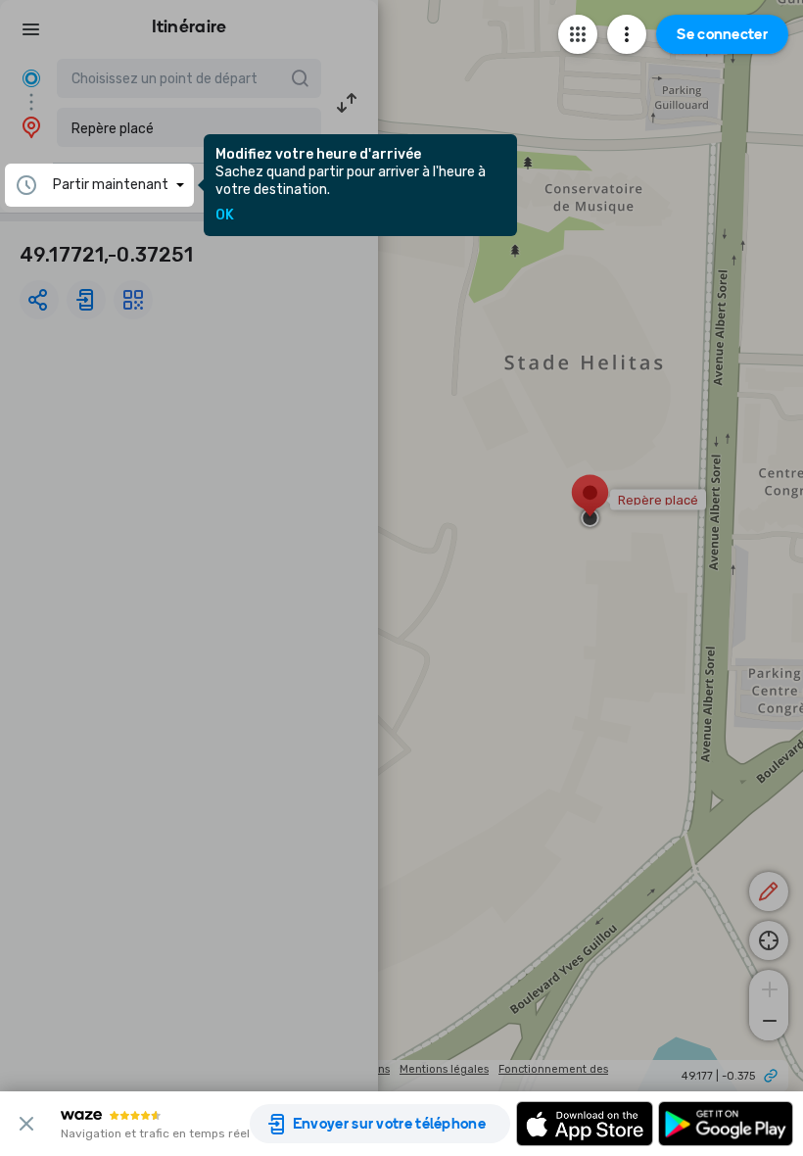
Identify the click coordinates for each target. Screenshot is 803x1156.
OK (224, 215)
